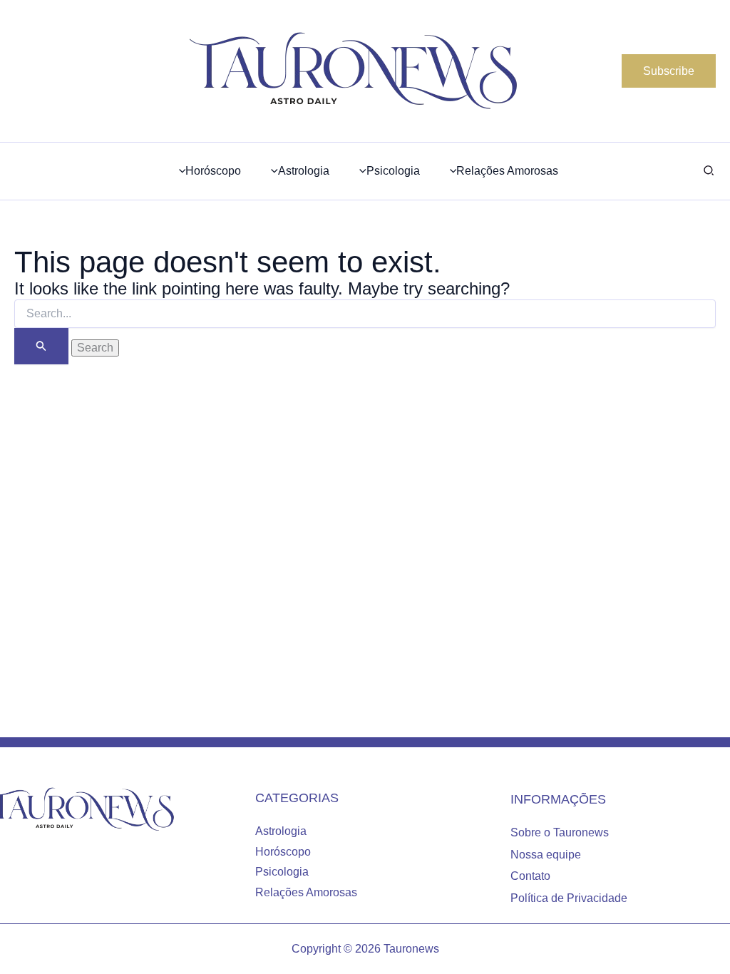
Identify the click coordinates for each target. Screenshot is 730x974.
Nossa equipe (545, 855)
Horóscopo (283, 852)
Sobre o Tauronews (559, 832)
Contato (530, 876)
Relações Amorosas (306, 892)
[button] (669, 71)
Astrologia (281, 831)
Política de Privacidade (568, 898)
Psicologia (282, 872)
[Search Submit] (41, 346)
